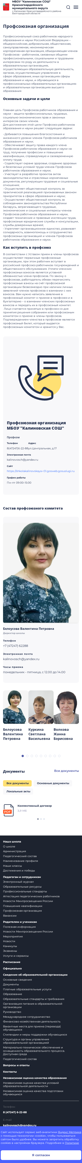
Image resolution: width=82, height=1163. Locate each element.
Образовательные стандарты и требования (33, 999)
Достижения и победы (19, 870)
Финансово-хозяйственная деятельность (31, 1021)
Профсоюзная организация (22, 910)
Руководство (12, 1012)
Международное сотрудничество (26, 1016)
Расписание (11, 962)
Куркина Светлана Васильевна (39, 734)
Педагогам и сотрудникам (22, 877)
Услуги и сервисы (16, 955)
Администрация (14, 851)
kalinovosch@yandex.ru (19, 1125)
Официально (12, 968)
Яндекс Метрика (69, 1132)
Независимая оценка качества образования (35, 1078)
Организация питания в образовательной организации (32, 1005)
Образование (12, 994)
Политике (72, 1143)
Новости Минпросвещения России (28, 901)
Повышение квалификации (22, 906)
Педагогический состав (20, 856)
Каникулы (10, 946)
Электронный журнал (18, 881)
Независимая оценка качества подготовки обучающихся (33, 1092)
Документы (11, 984)
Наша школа (12, 841)
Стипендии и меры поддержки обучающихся (35, 1034)
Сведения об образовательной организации (35, 974)
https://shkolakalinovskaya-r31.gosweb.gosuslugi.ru (41, 471)
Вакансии (10, 915)
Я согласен (41, 1155)
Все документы (66, 771)
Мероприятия (13, 936)
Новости (9, 941)
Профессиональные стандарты (25, 891)
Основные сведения (17, 979)
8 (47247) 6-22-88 (15, 1112)
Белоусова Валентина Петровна (28, 629)
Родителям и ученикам (20, 922)
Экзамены (10, 951)
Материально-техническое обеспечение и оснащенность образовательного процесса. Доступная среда (34, 1051)
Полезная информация (19, 927)
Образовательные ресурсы (22, 886)
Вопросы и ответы (16, 1065)
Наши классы (12, 866)
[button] (68, 7)
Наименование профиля (20, 861)
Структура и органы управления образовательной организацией (26, 1041)
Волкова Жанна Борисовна (63, 734)
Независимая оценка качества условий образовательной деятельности (31, 1084)
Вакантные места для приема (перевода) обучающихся (32, 1028)
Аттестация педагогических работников (31, 896)
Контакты (10, 1071)
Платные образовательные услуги (27, 989)
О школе (9, 846)
